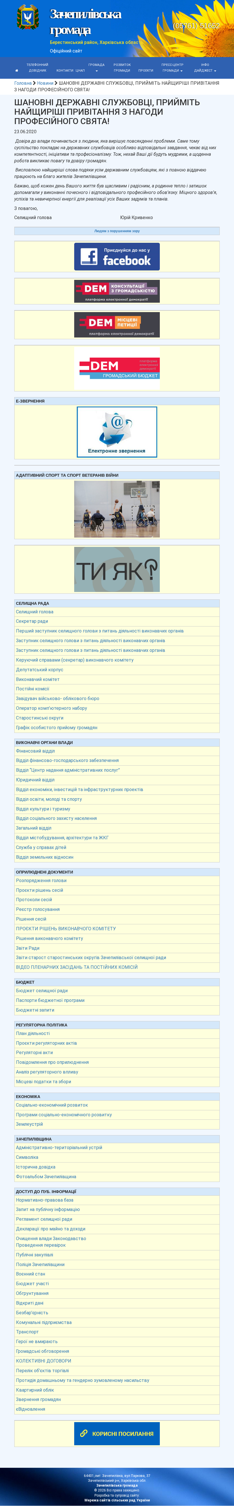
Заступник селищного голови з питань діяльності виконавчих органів (90, 640)
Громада (96, 65)
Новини (45, 83)
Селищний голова (34, 611)
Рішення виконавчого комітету (49, 938)
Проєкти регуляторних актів (46, 1043)
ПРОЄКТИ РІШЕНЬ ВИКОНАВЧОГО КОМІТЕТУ (66, 928)
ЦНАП (80, 70)
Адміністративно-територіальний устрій (59, 1147)
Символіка (27, 1157)
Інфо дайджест (203, 67)
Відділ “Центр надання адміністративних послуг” (68, 770)
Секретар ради (32, 621)
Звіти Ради (27, 948)
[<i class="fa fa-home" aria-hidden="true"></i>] (16, 71)
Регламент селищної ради (44, 1219)
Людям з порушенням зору (117, 231)
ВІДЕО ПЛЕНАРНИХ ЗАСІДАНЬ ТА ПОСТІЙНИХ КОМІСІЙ (77, 967)
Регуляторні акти (34, 1052)
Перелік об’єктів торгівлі (42, 1370)
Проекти (145, 70)
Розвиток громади (122, 67)
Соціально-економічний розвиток (52, 1105)
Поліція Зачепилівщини (40, 1264)
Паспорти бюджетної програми (50, 1000)
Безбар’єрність (32, 1312)
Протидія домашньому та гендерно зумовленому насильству (82, 1380)
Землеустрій (29, 1124)
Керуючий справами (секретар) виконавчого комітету (75, 660)
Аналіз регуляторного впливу (47, 1072)
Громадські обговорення (42, 1351)
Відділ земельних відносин (44, 857)
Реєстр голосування (38, 909)
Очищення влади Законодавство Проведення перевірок (51, 1242)
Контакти (65, 70)
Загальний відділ (33, 828)
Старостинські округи (39, 718)
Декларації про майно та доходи (50, 1229)
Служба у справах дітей (41, 847)
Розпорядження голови (41, 880)
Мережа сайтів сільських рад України (117, 1500)
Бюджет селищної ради (42, 990)
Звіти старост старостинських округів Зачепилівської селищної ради (91, 957)
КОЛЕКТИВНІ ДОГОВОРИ (43, 1361)
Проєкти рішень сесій (39, 890)
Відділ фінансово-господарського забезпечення (67, 760)
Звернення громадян (38, 1399)
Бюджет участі (32, 1283)
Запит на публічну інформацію (48, 1209)
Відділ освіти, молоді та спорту (49, 799)
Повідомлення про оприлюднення (52, 1062)
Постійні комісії (32, 689)
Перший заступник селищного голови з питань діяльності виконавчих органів (100, 631)
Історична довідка (35, 1167)
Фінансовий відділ (35, 751)
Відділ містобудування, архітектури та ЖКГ (62, 837)
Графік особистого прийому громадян (56, 727)
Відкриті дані (29, 1303)
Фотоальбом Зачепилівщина (46, 1176)
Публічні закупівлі (34, 1255)
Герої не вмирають (37, 1341)
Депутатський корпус (39, 669)
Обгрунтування (32, 1293)
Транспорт (27, 1332)
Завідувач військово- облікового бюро (57, 698)
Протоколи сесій (34, 899)
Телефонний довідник (37, 67)
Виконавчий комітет (38, 679)
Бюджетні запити (35, 1010)
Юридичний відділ (35, 780)
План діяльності (33, 1033)
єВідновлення (30, 1409)
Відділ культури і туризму (43, 809)
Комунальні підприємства (44, 1322)
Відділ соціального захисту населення (56, 818)
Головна (23, 83)
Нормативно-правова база (44, 1200)
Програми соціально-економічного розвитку (64, 1114)
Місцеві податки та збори (43, 1081)
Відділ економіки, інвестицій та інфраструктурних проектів (79, 789)
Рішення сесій (31, 919)
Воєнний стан (30, 1274)
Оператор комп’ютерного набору (51, 708)
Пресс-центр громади (172, 67)
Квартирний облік (35, 1390)
